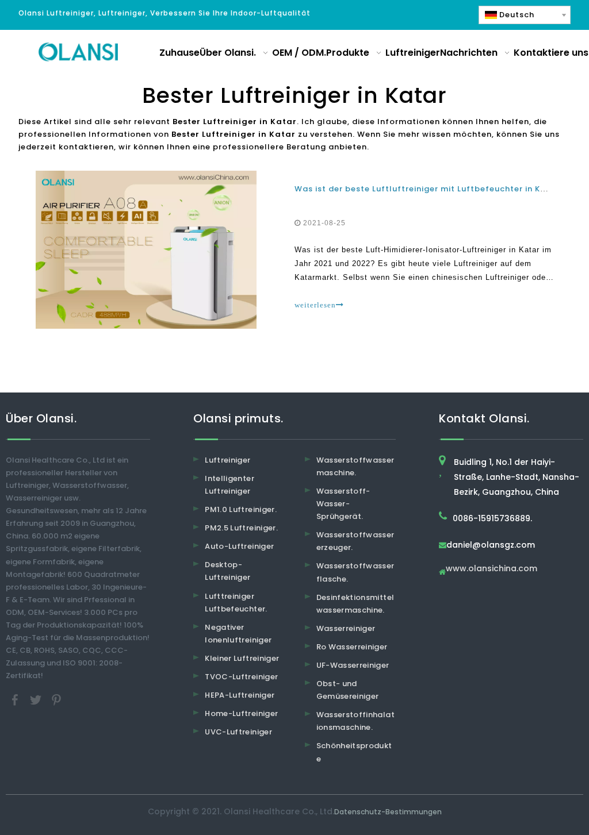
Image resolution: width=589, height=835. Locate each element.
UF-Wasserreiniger (352, 665)
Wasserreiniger (346, 628)
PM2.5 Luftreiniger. (241, 527)
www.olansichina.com (491, 569)
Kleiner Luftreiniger (242, 658)
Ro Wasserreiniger (352, 646)
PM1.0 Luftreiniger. (241, 509)
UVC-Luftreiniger (238, 731)
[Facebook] (16, 699)
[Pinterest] (56, 699)
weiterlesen (315, 305)
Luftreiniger (227, 460)
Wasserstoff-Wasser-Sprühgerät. (343, 504)
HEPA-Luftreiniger (239, 695)
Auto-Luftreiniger (239, 546)
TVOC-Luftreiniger (241, 676)
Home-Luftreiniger (241, 713)
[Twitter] (36, 699)
